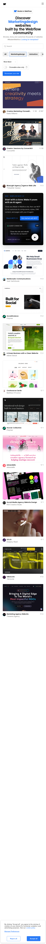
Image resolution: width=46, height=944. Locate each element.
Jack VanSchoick (13, 281)
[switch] (5, 67)
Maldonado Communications (19, 279)
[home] (4, 4)
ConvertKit (11, 151)
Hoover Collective (14, 428)
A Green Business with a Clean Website (22, 353)
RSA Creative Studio (14, 505)
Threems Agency (13, 616)
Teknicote (10, 579)
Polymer (10, 318)
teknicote (11, 577)
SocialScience (12, 316)
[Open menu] (42, 4)
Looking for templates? (30, 39)
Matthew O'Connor (14, 393)
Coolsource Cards (14, 390)
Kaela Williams (12, 113)
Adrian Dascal (12, 355)
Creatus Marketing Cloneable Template (19, 111)
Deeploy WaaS (12, 542)
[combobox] (10, 61)
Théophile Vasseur (14, 188)
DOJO (9, 539)
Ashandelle (11, 465)
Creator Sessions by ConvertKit (20, 148)
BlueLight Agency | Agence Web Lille (21, 185)
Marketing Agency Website (17, 614)
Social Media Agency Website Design (22, 502)
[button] (12, 218)
